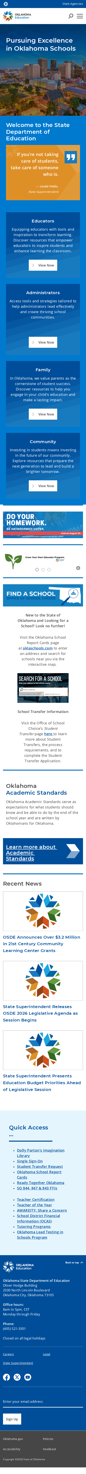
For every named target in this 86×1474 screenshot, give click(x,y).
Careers (8, 1354)
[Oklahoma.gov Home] (6, 4)
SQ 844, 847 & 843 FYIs (37, 1188)
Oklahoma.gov (13, 1439)
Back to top (72, 1262)
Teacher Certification (35, 1199)
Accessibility (11, 1449)
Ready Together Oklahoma (40, 1182)
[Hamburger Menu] (80, 16)
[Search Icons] (71, 16)
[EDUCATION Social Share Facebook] (6, 1377)
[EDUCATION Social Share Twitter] (17, 1377)
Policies (48, 1439)
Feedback (49, 1449)
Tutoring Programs (34, 1226)
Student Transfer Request (40, 1166)
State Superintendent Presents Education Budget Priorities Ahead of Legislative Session (42, 1082)
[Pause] (78, 568)
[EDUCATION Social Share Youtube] (27, 1377)
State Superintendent (18, 1363)
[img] (43, 561)
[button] (43, 265)
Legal (46, 1354)
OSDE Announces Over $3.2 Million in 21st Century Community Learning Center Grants (41, 944)
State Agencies (72, 4)
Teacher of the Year (34, 1205)
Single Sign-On (30, 1161)
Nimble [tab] (43, 569)
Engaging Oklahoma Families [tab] (49, 569)
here (48, 733)
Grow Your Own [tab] (37, 569)
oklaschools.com (38, 648)
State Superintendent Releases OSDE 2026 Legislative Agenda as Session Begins (40, 1013)
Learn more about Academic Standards (31, 853)
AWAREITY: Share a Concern (42, 1210)
